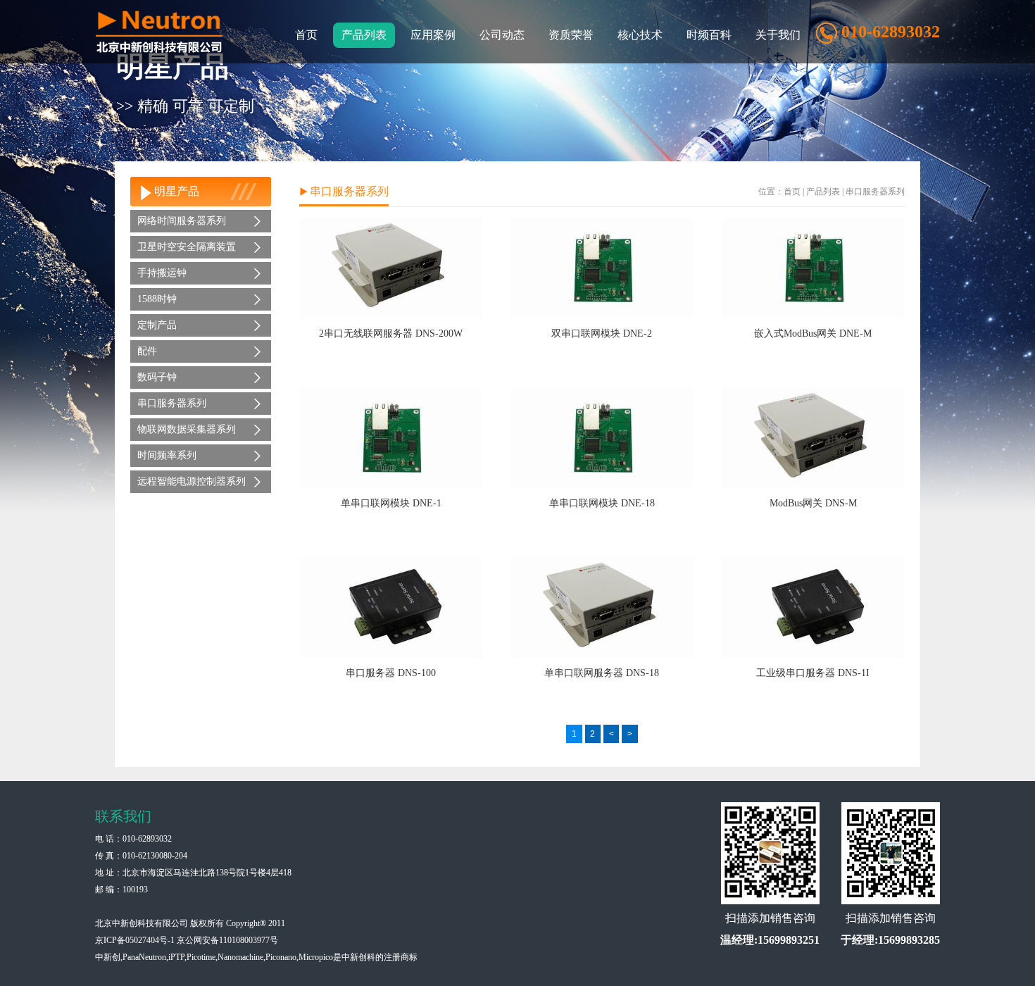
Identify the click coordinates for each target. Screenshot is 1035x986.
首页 (306, 35)
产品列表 (823, 191)
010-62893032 (147, 839)
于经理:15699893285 (890, 940)
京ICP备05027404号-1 (135, 940)
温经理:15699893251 (770, 940)
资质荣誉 (571, 35)
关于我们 (778, 35)
